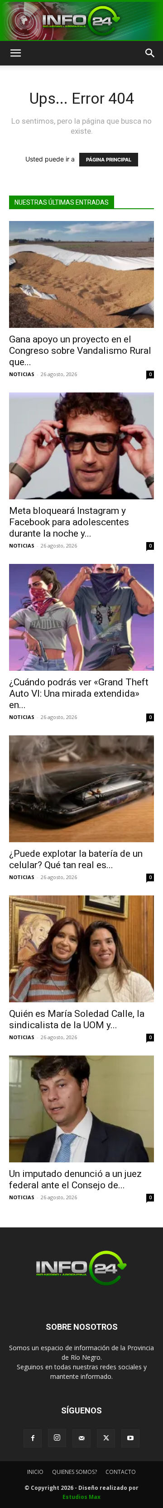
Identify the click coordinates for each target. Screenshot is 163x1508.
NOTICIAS (21, 374)
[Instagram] (57, 1438)
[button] (15, 53)
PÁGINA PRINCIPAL (108, 159)
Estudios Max (81, 1497)
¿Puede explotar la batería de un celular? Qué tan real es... (76, 859)
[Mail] (81, 1438)
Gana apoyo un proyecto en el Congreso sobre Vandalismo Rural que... (80, 350)
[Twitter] (106, 1438)
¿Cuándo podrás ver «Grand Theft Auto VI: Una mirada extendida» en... (79, 693)
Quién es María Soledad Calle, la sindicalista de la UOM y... (76, 1019)
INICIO (35, 1472)
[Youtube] (130, 1438)
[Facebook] (33, 1438)
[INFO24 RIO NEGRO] (81, 21)
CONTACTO (120, 1472)
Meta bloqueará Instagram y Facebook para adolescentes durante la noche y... (69, 522)
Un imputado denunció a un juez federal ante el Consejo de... (75, 1179)
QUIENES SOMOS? (74, 1472)
